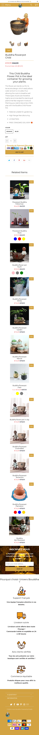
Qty (6, 137)
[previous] (7, 24)
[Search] (32, 5)
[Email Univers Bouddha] (27, 704)
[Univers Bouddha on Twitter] (11, 704)
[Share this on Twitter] (9, 160)
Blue (16, 131)
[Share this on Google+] (24, 160)
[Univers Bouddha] (20, 5)
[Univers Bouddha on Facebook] (14, 704)
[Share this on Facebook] (14, 160)
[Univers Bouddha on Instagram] (24, 704)
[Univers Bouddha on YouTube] (17, 704)
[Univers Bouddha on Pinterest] (21, 704)
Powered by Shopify (26, 709)
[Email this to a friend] (29, 160)
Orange (9, 131)
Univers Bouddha (16, 709)
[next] (32, 24)
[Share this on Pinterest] (19, 160)
